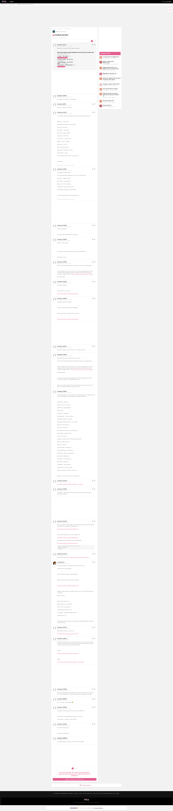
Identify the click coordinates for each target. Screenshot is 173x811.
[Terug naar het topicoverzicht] (54, 32)
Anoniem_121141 (61, 44)
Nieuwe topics (4, 4)
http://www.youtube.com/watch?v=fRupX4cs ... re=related (70, 484)
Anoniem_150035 (62, 707)
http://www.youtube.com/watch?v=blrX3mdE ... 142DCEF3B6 (70, 662)
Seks (105, 106)
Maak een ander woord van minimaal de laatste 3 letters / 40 (111, 95)
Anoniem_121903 (62, 262)
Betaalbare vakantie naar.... (110, 73)
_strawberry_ (61, 562)
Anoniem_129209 (62, 689)
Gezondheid (106, 58)
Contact (76, 793)
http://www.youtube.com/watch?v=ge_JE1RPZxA (67, 633)
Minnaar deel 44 (107, 105)
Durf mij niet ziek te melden (110, 88)
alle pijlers (63, 31)
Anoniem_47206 (61, 112)
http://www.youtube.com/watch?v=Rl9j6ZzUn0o (67, 537)
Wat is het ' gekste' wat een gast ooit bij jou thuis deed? (112, 78)
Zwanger (106, 85)
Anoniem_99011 (61, 104)
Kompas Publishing (98, 808)
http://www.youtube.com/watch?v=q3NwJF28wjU (68, 319)
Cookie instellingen (98, 793)
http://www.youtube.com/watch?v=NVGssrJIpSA (67, 293)
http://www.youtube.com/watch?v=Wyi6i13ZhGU (78, 557)
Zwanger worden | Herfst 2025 (111, 84)
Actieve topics (12, 4)
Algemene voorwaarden (60, 793)
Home (54, 28)
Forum (11, 1)
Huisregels (70, 793)
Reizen (105, 74)
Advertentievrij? (108, 793)
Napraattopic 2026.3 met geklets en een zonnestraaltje (111, 68)
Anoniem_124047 (62, 480)
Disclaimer (116, 793)
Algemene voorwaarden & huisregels (25, 4)
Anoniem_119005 (62, 225)
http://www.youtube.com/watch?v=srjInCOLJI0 (67, 543)
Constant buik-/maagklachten (111, 56)
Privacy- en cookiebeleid (85, 793)
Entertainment (107, 64)
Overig (105, 70)
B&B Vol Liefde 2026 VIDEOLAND (108, 62)
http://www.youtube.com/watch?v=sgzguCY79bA (68, 653)
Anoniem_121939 (62, 298)
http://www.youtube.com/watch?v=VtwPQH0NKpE (82, 274)
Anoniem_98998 (62, 699)
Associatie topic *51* (108, 100)
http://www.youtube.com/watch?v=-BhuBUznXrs (68, 529)
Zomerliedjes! (67, 28)
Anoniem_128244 (62, 638)
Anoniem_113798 (62, 489)
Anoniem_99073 (61, 346)
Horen (59, 28)
